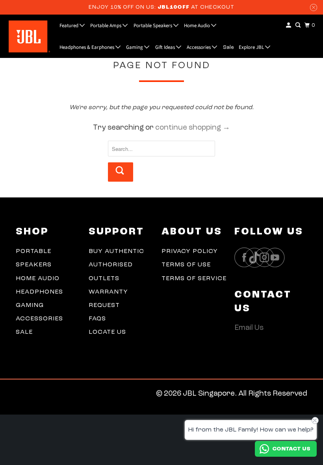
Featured (69, 25)
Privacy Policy (190, 251)
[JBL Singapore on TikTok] (256, 258)
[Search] (298, 25)
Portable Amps (106, 25)
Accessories (199, 47)
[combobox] (161, 148)
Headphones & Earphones (87, 47)
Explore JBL (252, 47)
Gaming (135, 47)
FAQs (97, 319)
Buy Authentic (116, 251)
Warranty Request (108, 299)
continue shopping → (192, 128)
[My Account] (289, 25)
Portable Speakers (153, 25)
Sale (228, 47)
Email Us (249, 328)
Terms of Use (186, 265)
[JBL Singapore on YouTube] (277, 257)
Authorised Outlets (111, 271)
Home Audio (197, 25)
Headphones (39, 292)
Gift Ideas (165, 47)
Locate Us (107, 332)
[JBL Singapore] (27, 36)
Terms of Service (194, 278)
